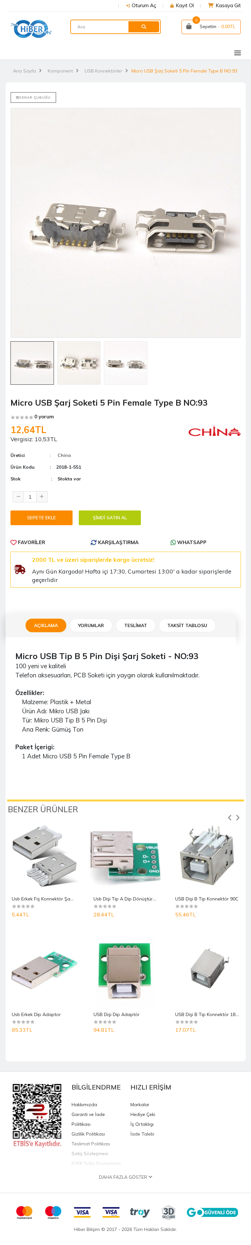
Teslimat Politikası (91, 1144)
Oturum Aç (144, 5)
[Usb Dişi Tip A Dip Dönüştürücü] (125, 855)
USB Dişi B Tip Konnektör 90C (207, 899)
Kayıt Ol (185, 5)
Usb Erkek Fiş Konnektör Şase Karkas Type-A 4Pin (65, 899)
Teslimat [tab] (135, 625)
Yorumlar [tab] (91, 625)
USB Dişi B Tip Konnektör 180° (207, 1014)
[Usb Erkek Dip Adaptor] (44, 971)
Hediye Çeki (142, 1114)
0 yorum (44, 416)
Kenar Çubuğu (35, 97)
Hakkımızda (84, 1105)
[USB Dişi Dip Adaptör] (125, 971)
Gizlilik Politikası (88, 1134)
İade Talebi (142, 1134)
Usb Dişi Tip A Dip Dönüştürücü (126, 899)
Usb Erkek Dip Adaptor (36, 1014)
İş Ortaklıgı (142, 1124)
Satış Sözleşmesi (90, 1153)
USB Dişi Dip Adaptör (116, 1014)
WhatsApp (191, 542)
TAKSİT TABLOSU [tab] (187, 625)
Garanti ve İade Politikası (88, 1119)
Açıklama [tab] (46, 625)
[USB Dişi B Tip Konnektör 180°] (207, 971)
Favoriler (31, 542)
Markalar (139, 1105)
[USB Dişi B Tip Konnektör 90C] (207, 855)
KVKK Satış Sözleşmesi (96, 1163)
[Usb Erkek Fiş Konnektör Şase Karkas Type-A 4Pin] (44, 855)
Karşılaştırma (118, 542)
